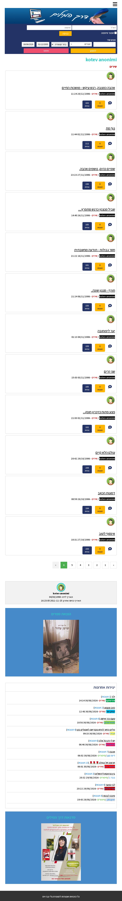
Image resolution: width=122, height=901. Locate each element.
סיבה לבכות (109, 795)
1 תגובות (106, 696)
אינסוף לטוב (107, 533)
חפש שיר (111, 40)
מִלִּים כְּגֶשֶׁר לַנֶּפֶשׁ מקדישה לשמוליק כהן (96, 729)
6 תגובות (95, 718)
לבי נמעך (110, 784)
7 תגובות (103, 751)
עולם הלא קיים (105, 452)
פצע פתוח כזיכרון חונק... (99, 412)
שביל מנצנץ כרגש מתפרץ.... (96, 209)
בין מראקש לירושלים (105, 773)
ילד (113, 696)
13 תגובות (83, 762)
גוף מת (110, 128)
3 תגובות (89, 773)
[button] (115, 4)
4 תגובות (71, 729)
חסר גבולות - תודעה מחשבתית (94, 250)
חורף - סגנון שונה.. (103, 290)
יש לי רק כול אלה (107, 740)
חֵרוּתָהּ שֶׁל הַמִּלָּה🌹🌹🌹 (102, 762)
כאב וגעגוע (109, 707)
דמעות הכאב (106, 493)
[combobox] (81, 44)
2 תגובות (98, 707)
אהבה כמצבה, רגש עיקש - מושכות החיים (88, 87)
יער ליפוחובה (106, 331)
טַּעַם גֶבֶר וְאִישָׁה (107, 718)
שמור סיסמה (107, 33)
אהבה (112, 751)
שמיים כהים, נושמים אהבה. (97, 168)
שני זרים (109, 371)
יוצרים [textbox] (88, 44)
